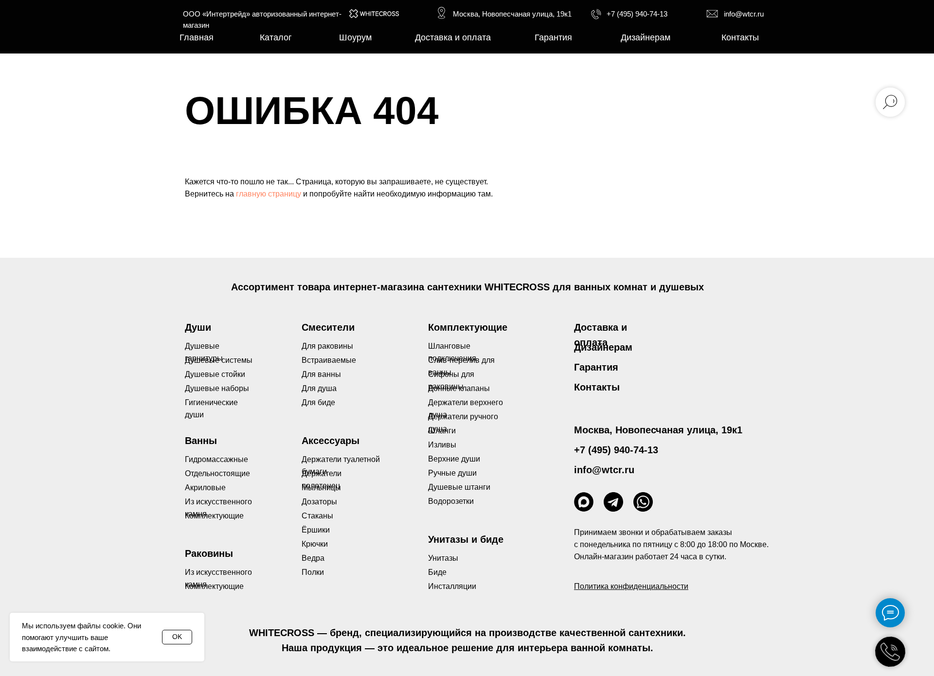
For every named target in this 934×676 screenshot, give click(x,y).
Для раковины (327, 346)
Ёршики (316, 530)
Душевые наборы (217, 388)
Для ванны (321, 374)
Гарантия (596, 367)
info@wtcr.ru (744, 14)
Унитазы (443, 558)
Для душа (319, 388)
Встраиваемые (329, 360)
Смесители (328, 327)
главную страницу (268, 194)
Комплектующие (214, 586)
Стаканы (317, 516)
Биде (437, 572)
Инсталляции (452, 586)
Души (198, 327)
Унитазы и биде (465, 539)
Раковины (209, 553)
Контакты (597, 387)
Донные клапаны (459, 388)
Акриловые (205, 487)
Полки (313, 572)
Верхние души (454, 459)
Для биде (318, 402)
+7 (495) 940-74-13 (637, 14)
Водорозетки (451, 501)
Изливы (442, 445)
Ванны (201, 440)
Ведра (313, 558)
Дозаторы (319, 502)
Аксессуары (330, 440)
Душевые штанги (459, 487)
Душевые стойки (215, 374)
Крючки (315, 544)
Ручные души (452, 473)
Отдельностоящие (217, 473)
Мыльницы (321, 487)
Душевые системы (218, 360)
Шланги (442, 431)
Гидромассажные (216, 459)
